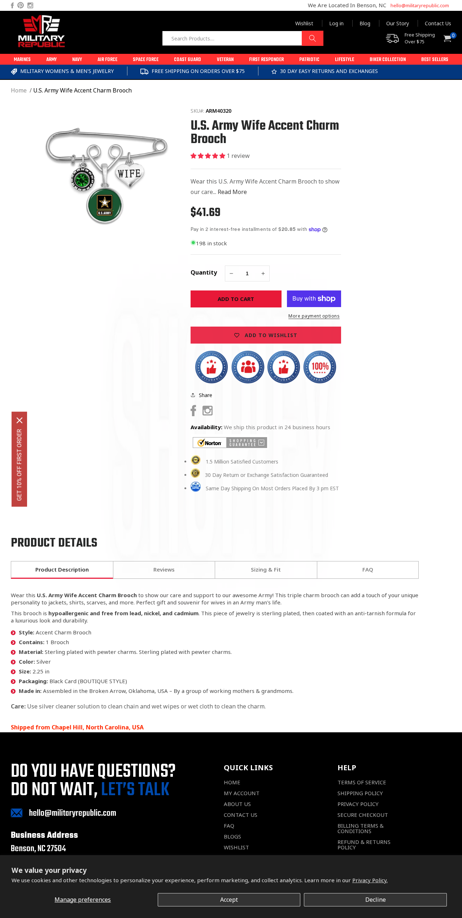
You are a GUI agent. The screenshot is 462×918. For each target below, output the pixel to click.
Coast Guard (187, 60)
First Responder (266, 60)
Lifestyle (344, 60)
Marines (22, 60)
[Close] (19, 420)
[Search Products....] (312, 38)
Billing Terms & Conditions (360, 828)
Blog (364, 23)
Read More (232, 192)
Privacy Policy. (370, 880)
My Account (242, 793)
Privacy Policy (358, 804)
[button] (22, 59)
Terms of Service (361, 782)
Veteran (225, 60)
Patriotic (309, 60)
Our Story (397, 23)
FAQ (229, 825)
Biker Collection (388, 60)
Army (51, 60)
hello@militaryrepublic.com (420, 5)
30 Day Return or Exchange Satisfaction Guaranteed (266, 474)
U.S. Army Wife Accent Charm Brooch (82, 90)
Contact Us (438, 23)
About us (237, 804)
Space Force (145, 60)
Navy (77, 60)
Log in (336, 23)
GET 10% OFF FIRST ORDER (19, 465)
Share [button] (205, 395)
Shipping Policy (360, 793)
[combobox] (242, 38)
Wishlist (304, 23)
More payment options (314, 316)
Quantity (204, 272)
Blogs (232, 836)
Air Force (107, 60)
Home (19, 90)
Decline (375, 900)
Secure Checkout (362, 815)
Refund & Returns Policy (364, 844)
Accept (229, 900)
